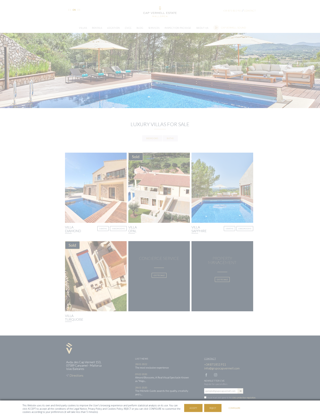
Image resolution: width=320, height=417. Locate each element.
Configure (234, 407)
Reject (213, 407)
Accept (193, 407)
